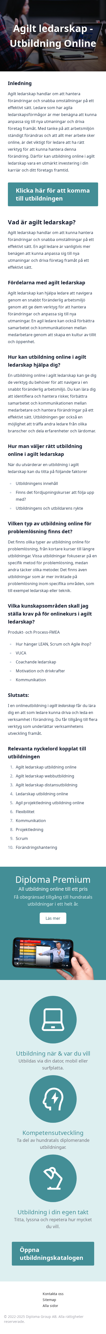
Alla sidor (50, 1305)
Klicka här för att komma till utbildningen (53, 194)
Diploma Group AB (41, 1316)
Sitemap (49, 1299)
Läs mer (53, 918)
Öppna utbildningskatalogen (51, 1253)
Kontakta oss (53, 1293)
